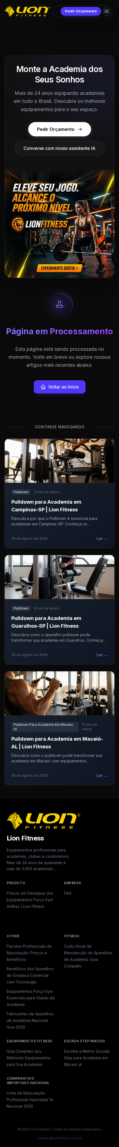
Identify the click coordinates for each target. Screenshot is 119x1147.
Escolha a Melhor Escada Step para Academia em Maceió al (87, 1058)
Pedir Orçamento (81, 11)
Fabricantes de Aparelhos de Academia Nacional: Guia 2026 (30, 1020)
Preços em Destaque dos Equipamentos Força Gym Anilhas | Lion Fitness (30, 900)
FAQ (67, 893)
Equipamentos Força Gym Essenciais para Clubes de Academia (31, 998)
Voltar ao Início (63, 387)
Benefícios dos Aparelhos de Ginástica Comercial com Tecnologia (30, 975)
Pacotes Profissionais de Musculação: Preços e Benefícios (29, 953)
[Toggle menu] (106, 11)
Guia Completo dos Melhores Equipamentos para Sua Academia (29, 1058)
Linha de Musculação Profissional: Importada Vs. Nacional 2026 (30, 1100)
